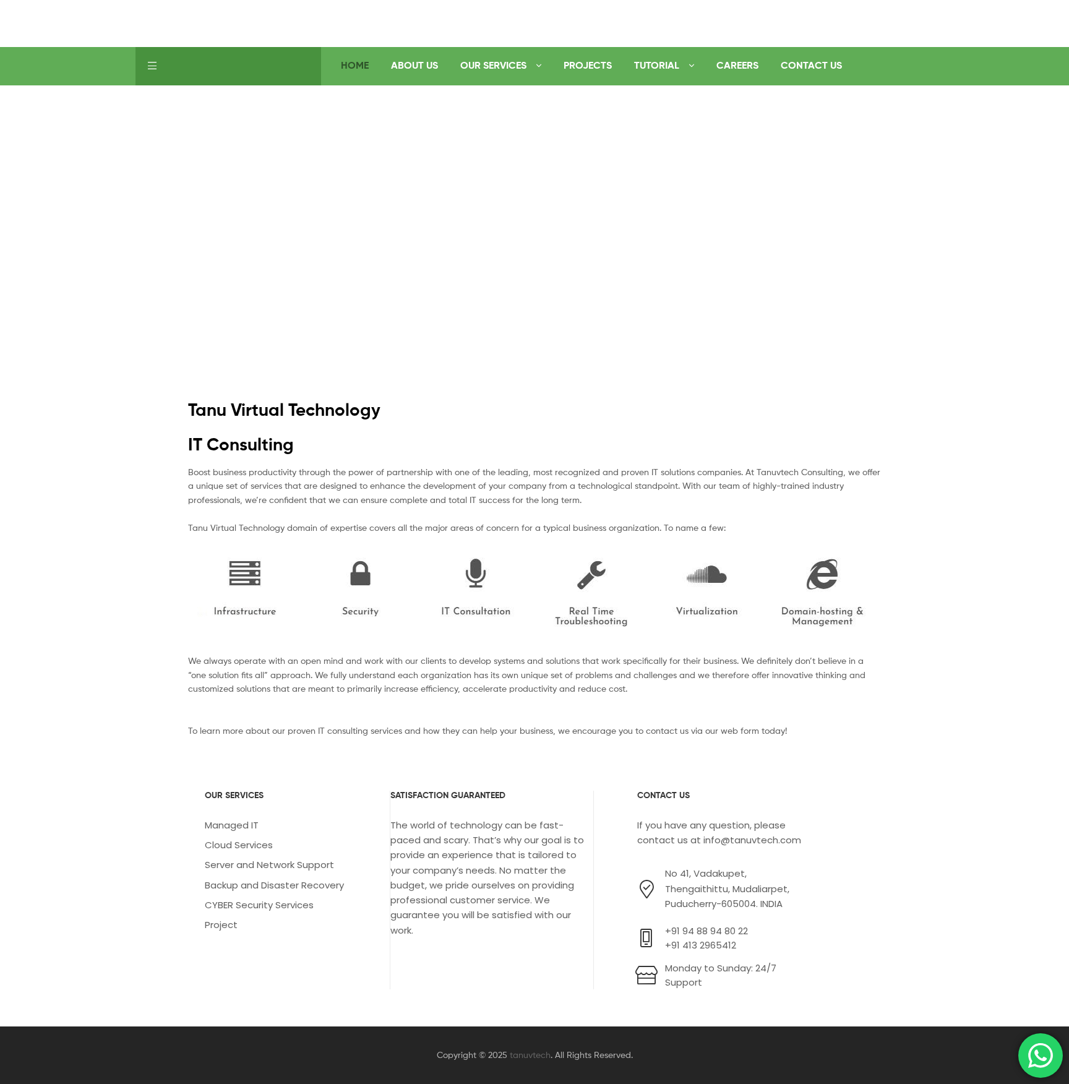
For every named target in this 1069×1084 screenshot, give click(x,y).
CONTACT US (811, 65)
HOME (355, 65)
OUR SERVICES (493, 65)
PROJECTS (588, 65)
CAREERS (737, 65)
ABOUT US (414, 65)
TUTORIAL (656, 65)
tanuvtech (530, 1054)
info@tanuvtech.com (752, 839)
